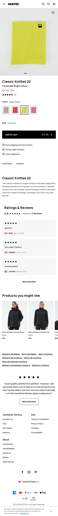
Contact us (8, 419)
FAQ (4, 423)
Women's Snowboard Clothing (16, 365)
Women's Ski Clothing (12, 358)
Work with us (8, 461)
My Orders (7, 428)
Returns (6, 432)
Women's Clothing (40, 365)
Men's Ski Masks (29, 354)
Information (7, 163)
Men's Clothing (45, 354)
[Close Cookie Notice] (51, 511)
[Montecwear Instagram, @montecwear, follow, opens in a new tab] (29, 472)
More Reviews (29, 281)
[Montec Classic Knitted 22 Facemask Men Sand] (6, 110)
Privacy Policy (37, 423)
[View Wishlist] (48, 4)
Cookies (35, 428)
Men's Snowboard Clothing (14, 361)
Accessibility (36, 432)
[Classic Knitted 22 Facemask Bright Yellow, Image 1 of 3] (29, 42)
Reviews (20, 163)
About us (7, 453)
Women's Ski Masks (11, 354)
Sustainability (9, 448)
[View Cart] (54, 4)
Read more (24, 513)
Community (8, 444)
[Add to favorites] (53, 13)
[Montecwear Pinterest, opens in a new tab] (36, 472)
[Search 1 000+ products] (43, 4)
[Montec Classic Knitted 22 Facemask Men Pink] (33, 110)
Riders (5, 457)
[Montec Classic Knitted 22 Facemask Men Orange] (15, 110)
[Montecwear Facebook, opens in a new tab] (22, 472)
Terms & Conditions (40, 419)
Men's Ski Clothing (32, 358)
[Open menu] (4, 4)
